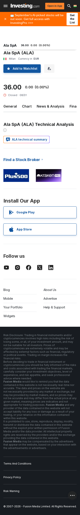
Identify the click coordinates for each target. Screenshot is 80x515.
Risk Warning (11, 491)
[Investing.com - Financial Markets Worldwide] (25, 6)
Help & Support (54, 307)
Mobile (8, 298)
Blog (6, 290)
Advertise (50, 298)
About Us (50, 290)
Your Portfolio (13, 307)
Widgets (9, 316)
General (10, 106)
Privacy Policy (12, 477)
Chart (27, 106)
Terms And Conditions (17, 463)
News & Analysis (50, 106)
